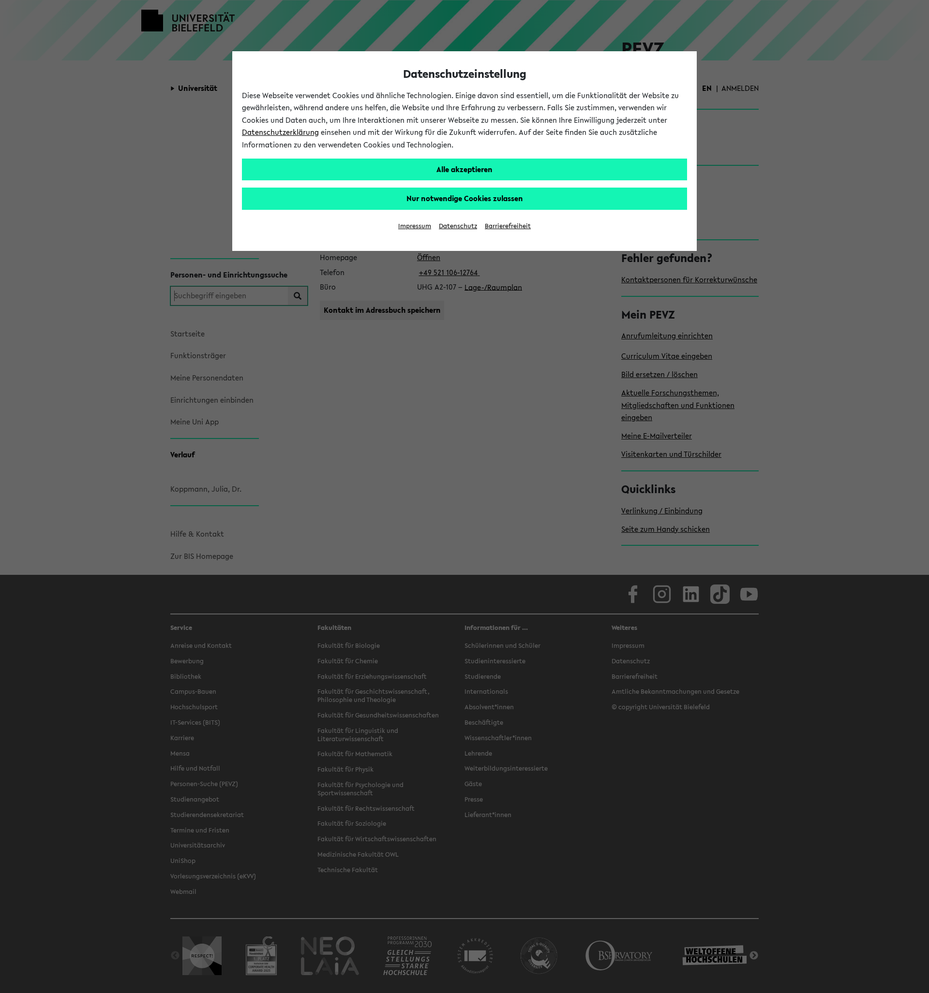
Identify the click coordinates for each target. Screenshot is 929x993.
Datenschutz (458, 226)
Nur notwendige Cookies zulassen (464, 198)
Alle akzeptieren (464, 169)
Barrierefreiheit (508, 226)
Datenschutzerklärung (280, 132)
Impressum (414, 226)
